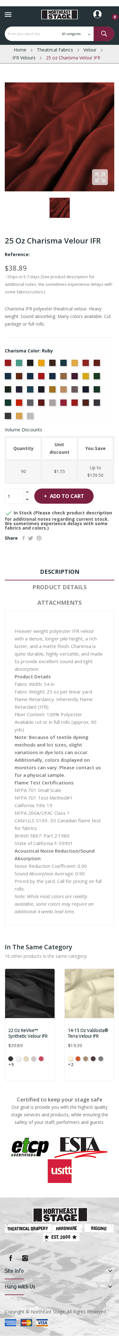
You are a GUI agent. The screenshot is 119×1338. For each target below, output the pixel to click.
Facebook (10, 1258)
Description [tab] (59, 571)
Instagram (25, 1258)
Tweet (30, 538)
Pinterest (39, 538)
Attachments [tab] (59, 602)
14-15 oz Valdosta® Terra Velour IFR (88, 1033)
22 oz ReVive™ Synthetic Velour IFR (28, 1033)
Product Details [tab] (59, 587)
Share (23, 538)
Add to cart (67, 496)
